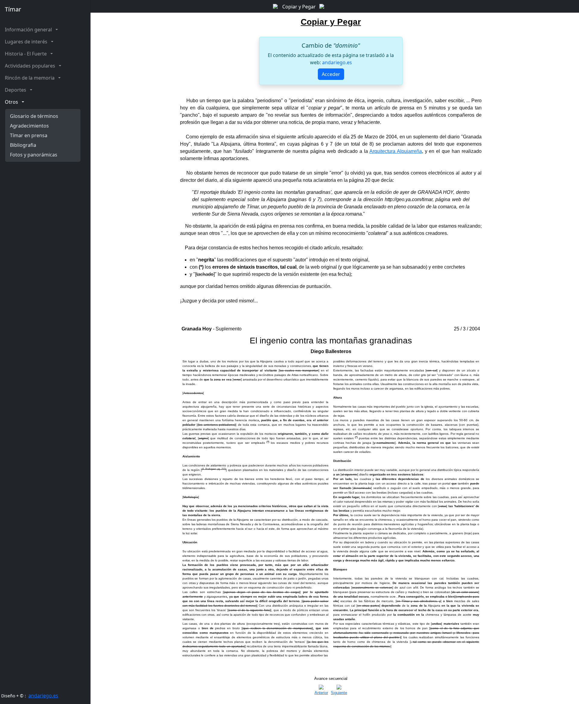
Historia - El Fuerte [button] (27, 53)
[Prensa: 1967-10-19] (276, 5)
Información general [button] (29, 29)
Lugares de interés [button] (27, 41)
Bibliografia (23, 145)
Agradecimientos (29, 125)
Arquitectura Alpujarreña (395, 151)
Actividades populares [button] (31, 65)
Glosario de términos (34, 116)
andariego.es (43, 695)
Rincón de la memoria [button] (31, 77)
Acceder (331, 74)
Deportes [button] (17, 90)
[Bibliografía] (321, 5)
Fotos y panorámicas (33, 154)
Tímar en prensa (28, 135)
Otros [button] (13, 102)
